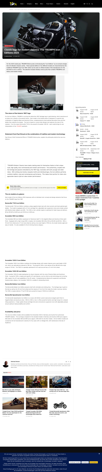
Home (21, 3)
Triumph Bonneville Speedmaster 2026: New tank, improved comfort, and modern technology (59, 413)
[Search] (92, 3)
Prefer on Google (62, 187)
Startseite (11, 9)
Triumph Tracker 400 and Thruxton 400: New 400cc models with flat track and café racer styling (36, 391)
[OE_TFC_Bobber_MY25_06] (61, 107)
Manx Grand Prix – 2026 (86, 113)
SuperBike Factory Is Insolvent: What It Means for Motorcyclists (91, 226)
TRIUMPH (19, 126)
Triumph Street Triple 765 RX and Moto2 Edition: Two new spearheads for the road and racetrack (12, 413)
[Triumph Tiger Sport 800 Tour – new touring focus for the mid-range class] (60, 382)
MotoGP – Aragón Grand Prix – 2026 (90, 138)
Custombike (78, 193)
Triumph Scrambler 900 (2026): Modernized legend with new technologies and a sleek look (34, 413)
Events (58, 3)
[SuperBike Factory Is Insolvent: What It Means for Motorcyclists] (79, 227)
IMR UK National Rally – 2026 (88, 145)
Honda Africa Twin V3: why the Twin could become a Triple (91, 211)
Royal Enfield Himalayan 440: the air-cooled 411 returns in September (91, 219)
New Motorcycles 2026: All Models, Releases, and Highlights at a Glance (11, 390)
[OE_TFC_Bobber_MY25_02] (16, 107)
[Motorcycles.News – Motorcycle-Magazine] (13, 4)
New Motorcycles (9, 45)
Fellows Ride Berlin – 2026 (87, 126)
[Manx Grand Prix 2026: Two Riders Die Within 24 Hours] (79, 205)
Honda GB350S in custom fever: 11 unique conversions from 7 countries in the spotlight (87, 197)
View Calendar (79, 157)
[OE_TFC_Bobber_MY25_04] (38, 107)
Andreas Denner (9, 56)
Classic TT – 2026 (85, 121)
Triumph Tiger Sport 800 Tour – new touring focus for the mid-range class (59, 390)
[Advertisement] (36, 151)
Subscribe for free (88, 172)
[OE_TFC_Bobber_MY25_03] (27, 107)
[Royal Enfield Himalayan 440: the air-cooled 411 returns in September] (79, 219)
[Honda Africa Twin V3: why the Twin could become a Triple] (79, 212)
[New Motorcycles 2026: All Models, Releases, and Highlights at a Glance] (13, 382)
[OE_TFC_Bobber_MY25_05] (49, 107)
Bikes (36, 3)
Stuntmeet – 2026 (85, 131)
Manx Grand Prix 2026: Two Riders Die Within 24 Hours (90, 204)
